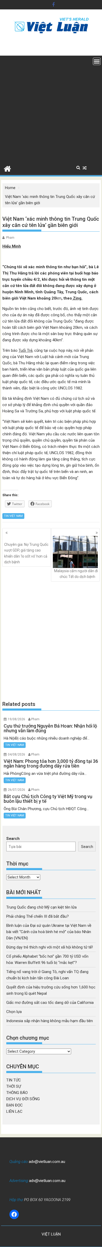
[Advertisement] (51, 109)
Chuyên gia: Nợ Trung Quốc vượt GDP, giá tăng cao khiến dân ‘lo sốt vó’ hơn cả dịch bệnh (26, 553)
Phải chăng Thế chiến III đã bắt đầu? (37, 916)
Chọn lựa (14, 1011)
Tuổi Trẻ (25, 350)
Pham (10, 237)
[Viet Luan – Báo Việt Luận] (7, 168)
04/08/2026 (16, 754)
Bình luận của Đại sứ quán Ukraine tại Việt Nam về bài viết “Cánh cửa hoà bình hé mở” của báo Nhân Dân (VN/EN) (48, 931)
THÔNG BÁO (17, 1092)
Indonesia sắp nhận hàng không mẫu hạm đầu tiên (49, 1020)
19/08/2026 (16, 719)
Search (13, 838)
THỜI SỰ (13, 1086)
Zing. (77, 298)
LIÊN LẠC (14, 1111)
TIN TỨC (13, 1080)
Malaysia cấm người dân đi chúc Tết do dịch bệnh (76, 574)
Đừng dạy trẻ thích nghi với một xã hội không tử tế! (49, 947)
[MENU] (97, 61)
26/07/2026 (16, 790)
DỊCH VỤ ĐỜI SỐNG (23, 1099)
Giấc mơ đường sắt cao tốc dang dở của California (50, 1002)
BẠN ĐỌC (14, 1105)
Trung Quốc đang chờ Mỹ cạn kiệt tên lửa (41, 907)
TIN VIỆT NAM (13, 516)
